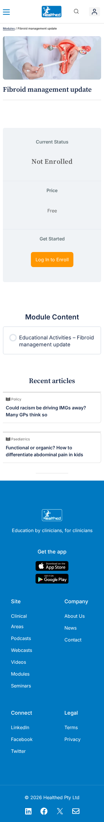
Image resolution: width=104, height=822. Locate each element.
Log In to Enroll (52, 259)
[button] (76, 11)
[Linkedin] (28, 811)
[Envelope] (76, 811)
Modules (9, 28)
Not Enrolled (52, 161)
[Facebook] (44, 811)
